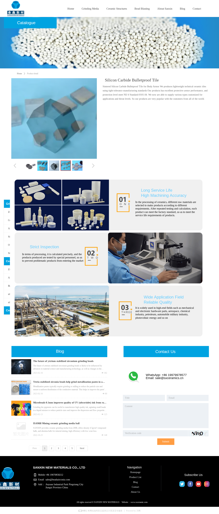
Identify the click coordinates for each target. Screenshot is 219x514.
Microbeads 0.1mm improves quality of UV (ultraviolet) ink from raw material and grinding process (69, 403)
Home (19, 73)
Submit (165, 441)
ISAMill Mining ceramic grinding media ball (56, 423)
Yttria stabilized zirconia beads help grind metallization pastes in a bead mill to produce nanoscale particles (67, 382)
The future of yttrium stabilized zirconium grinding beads (63, 361)
